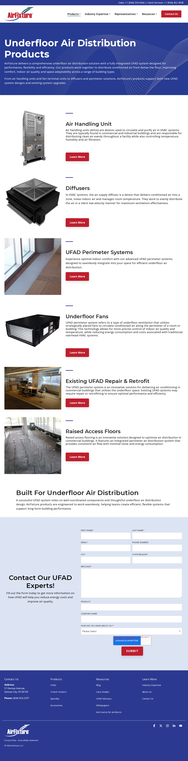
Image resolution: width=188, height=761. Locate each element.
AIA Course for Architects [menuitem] (109, 712)
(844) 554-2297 (21, 698)
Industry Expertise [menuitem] (151, 685)
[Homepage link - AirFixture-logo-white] (17, 735)
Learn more (77, 157)
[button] (154, 726)
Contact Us (171, 14)
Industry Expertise (96, 14)
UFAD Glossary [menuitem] (103, 698)
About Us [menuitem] (147, 691)
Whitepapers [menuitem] (102, 705)
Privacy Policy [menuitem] (10, 740)
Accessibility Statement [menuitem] (28, 740)
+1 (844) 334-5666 (135, 2)
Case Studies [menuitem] (102, 691)
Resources (148, 14)
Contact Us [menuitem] (147, 698)
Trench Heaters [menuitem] (58, 691)
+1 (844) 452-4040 (174, 2)
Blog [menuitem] (98, 685)
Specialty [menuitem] (54, 698)
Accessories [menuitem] (56, 705)
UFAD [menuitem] (53, 685)
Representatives (125, 14)
